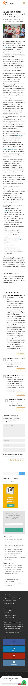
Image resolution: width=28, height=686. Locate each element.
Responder (21, 353)
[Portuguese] (22, 684)
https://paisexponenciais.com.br (15, 391)
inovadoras (6, 210)
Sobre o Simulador (8, 610)
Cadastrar (14, 530)
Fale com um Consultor (10, 615)
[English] (19, 684)
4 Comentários (20, 21)
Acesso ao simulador (9, 617)
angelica (11, 399)
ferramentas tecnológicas (10, 149)
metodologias (18, 239)
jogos (9, 190)
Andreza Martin (11, 375)
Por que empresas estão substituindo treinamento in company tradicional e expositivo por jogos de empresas (13, 541)
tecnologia (6, 47)
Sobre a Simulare (8, 612)
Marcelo (7, 19)
